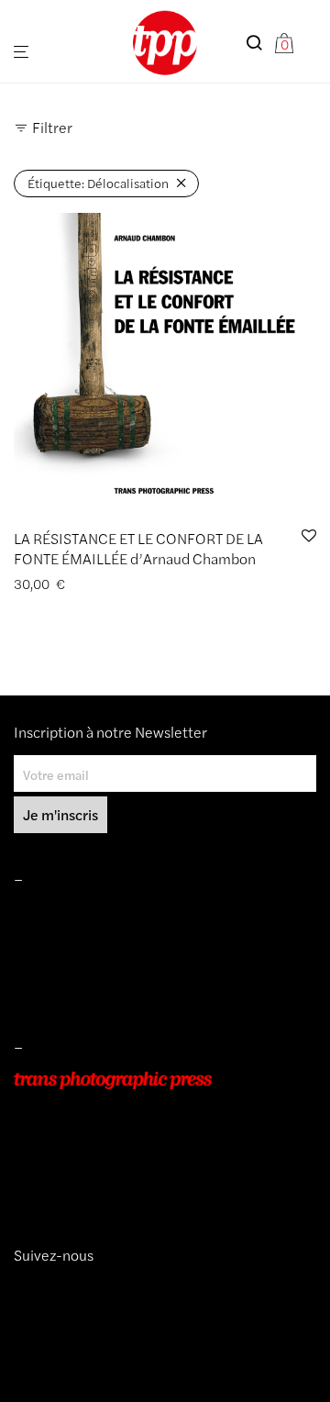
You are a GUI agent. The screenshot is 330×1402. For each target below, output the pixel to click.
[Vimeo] (36, 1288)
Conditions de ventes (74, 938)
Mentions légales (63, 913)
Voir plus (141, 584)
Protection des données (81, 991)
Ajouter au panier (57, 584)
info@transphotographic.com (98, 1183)
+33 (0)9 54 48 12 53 (76, 1158)
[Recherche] (259, 42)
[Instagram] (21, 1288)
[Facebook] (48, 1288)
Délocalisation (98, 182)
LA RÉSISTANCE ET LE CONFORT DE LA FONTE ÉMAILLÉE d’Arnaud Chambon (138, 548)
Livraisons (42, 964)
